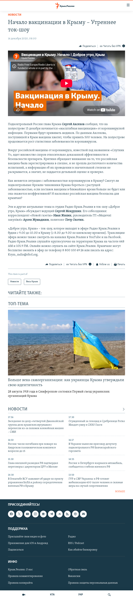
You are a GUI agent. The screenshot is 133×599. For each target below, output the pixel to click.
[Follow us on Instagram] (35, 514)
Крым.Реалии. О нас (20, 569)
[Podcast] (75, 514)
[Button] (87, 46)
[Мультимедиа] (24, 594)
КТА (52, 594)
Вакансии (74, 576)
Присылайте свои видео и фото (27, 536)
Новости (14, 15)
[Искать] (109, 594)
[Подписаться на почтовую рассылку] (83, 514)
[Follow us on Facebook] (11, 514)
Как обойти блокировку (82, 549)
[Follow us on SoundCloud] (59, 514)
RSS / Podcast (76, 543)
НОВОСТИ (17, 409)
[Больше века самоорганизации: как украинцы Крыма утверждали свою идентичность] (66, 342)
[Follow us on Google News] (43, 514)
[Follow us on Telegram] (51, 514)
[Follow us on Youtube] (27, 514)
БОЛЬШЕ (120, 491)
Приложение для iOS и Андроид (28, 543)
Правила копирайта (20, 583)
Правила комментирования (25, 576)
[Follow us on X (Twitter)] (19, 514)
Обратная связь (77, 569)
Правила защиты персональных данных (93, 583)
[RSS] (67, 514)
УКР (80, 594)
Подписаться (16, 549)
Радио (72, 536)
